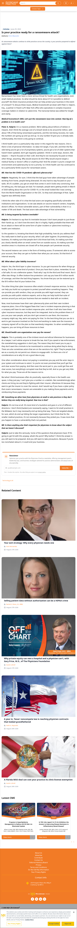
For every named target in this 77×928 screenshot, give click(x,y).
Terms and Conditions (38, 867)
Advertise (38, 855)
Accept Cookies (54, 924)
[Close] (74, 912)
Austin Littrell (10, 665)
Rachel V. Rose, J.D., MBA (14, 604)
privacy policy (42, 472)
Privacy (38, 865)
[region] (38, 918)
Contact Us (38, 860)
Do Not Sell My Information (38, 870)
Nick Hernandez (11, 546)
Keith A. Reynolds (12, 725)
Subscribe (65, 468)
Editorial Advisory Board (38, 862)
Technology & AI (7, 480)
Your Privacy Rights (38, 872)
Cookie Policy (29, 920)
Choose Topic (36, 9)
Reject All (68, 924)
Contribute (38, 858)
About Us (38, 853)
